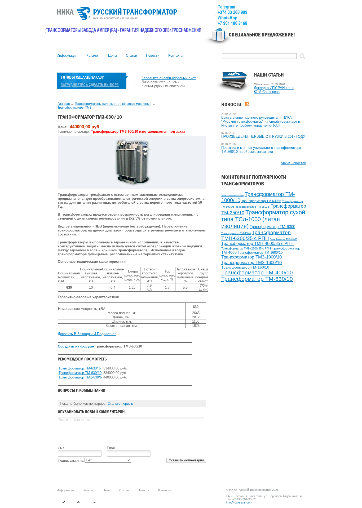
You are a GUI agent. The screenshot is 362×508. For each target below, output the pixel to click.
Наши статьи (269, 75)
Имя (61, 448)
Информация (67, 55)
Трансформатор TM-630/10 (257, 279)
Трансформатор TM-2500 (232, 195)
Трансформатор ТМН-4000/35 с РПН (257, 243)
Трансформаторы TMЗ (74, 107)
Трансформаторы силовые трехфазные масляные (113, 104)
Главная (64, 104)
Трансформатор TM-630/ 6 (261, 201)
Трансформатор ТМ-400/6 (236, 233)
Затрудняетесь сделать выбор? (90, 84)
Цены (112, 55)
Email (111, 448)
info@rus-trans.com (239, 502)
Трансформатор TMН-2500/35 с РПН (246, 248)
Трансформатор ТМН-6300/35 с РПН (256, 235)
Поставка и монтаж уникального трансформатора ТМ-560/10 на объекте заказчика (261, 150)
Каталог (92, 55)
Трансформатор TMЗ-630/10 (283, 239)
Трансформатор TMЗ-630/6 (80, 377)
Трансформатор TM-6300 (272, 226)
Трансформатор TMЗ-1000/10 (251, 257)
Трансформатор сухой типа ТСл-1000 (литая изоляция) (263, 219)
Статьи (131, 55)
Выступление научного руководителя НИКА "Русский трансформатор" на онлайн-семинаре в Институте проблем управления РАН (260, 121)
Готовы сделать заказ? (82, 77)
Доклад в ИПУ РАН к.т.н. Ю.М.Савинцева (274, 90)
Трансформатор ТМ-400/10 (257, 272)
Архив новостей (293, 163)
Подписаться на (71, 460)
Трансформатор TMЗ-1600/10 (251, 262)
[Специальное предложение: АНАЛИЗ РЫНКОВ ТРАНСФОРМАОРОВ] (255, 38)
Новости (152, 55)
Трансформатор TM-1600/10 (260, 253)
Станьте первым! (121, 403)
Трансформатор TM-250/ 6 (253, 206)
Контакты (175, 55)
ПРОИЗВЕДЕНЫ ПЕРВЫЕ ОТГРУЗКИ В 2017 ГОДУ (263, 137)
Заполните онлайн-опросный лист (169, 78)
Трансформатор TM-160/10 (245, 267)
